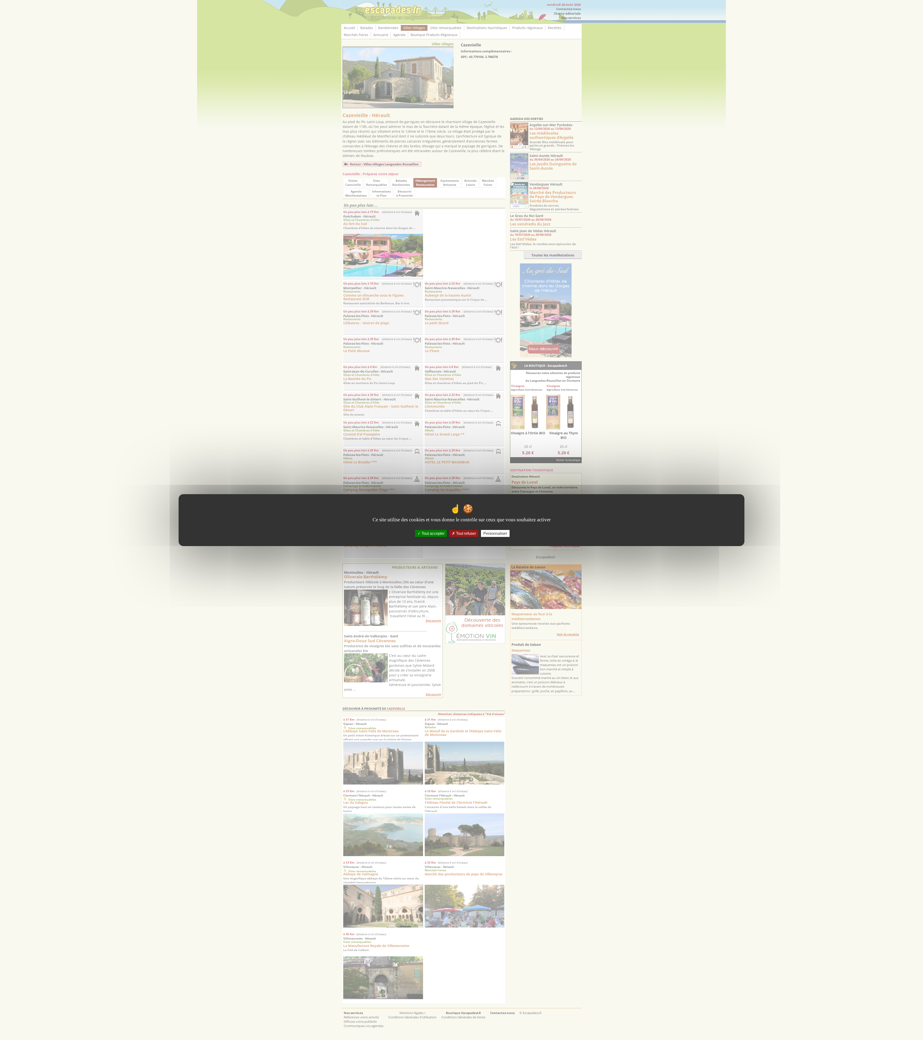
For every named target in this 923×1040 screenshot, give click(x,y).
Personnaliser (495, 533)
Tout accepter (432, 533)
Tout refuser (465, 533)
